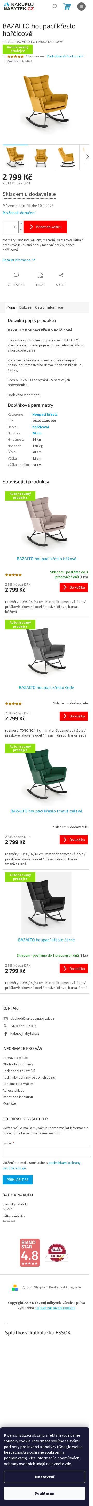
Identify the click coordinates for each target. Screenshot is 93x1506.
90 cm (37, 430)
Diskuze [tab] (25, 304)
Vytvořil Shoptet (32, 1283)
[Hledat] (54, 6)
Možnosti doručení (19, 210)
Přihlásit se (18, 1175)
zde (68, 1464)
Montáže (9, 1099)
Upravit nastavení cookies (53, 1303)
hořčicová (40, 424)
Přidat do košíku (49, 223)
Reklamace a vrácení (18, 1079)
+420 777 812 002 (23, 1021)
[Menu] (81, 6)
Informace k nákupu (18, 1092)
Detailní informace (16, 257)
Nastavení (44, 1477)
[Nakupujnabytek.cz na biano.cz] (28, 1248)
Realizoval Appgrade (63, 1283)
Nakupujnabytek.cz (25, 1029)
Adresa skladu (14, 1086)
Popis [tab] (11, 304)
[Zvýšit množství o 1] (21, 221)
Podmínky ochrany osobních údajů (29, 1072)
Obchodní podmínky (18, 1060)
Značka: (19, 61)
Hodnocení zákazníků (19, 1066)
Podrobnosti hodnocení (65, 56)
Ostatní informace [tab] (49, 304)
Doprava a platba (16, 1053)
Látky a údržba (14, 1211)
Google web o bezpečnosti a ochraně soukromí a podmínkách (43, 1452)
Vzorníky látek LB (16, 1199)
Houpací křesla (45, 411)
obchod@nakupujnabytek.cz (32, 1014)
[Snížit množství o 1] (21, 227)
